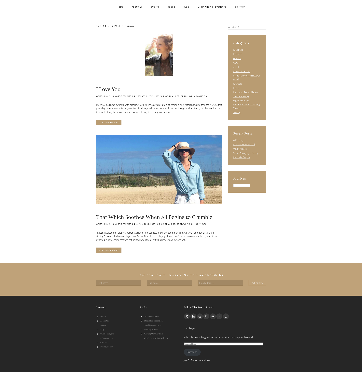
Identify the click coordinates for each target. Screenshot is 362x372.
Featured (237, 54)
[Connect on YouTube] (213, 316)
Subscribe (257, 283)
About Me (137, 7)
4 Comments (200, 224)
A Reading (238, 140)
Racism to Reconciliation (245, 92)
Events (155, 7)
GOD (177, 96)
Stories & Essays (241, 96)
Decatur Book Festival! (244, 144)
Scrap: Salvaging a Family (245, 153)
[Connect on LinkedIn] (193, 316)
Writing (187, 224)
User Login (189, 328)
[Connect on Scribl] (226, 316)
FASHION (238, 49)
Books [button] (171, 7)
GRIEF (184, 96)
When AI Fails (240, 148)
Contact (240, 7)
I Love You (108, 89)
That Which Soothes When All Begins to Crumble (154, 217)
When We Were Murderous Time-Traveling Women (246, 104)
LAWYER (237, 83)
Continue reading (108, 122)
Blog (186, 7)
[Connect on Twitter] (187, 316)
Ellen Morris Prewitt (120, 96)
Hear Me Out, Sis (241, 157)
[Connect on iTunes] (219, 316)
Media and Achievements (212, 7)
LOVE (190, 96)
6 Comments (200, 96)
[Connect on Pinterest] (206, 316)
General (169, 96)
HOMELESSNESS (241, 71)
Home (120, 7)
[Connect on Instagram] (200, 316)
